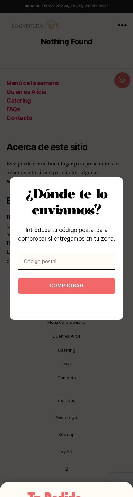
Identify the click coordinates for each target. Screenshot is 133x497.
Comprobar (67, 286)
